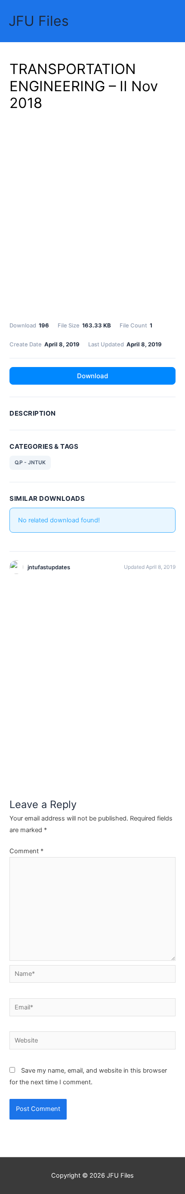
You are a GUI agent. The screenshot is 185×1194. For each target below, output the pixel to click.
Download (92, 376)
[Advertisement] (92, 214)
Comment (26, 851)
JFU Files (39, 20)
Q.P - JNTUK (30, 462)
